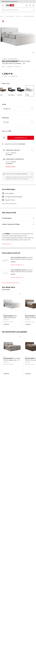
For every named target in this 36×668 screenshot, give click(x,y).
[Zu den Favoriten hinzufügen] (4, 138)
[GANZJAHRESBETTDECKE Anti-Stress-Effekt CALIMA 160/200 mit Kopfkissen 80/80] (5, 272)
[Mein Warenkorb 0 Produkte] (33, 5)
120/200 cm (7, 109)
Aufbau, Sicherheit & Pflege (11, 224)
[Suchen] (4, 10)
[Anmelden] (26, 5)
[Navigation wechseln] (3, 5)
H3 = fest (6, 122)
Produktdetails (7, 218)
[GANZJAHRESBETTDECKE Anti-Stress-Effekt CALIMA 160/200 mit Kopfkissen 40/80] (5, 260)
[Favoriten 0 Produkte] (30, 5)
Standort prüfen (10, 166)
